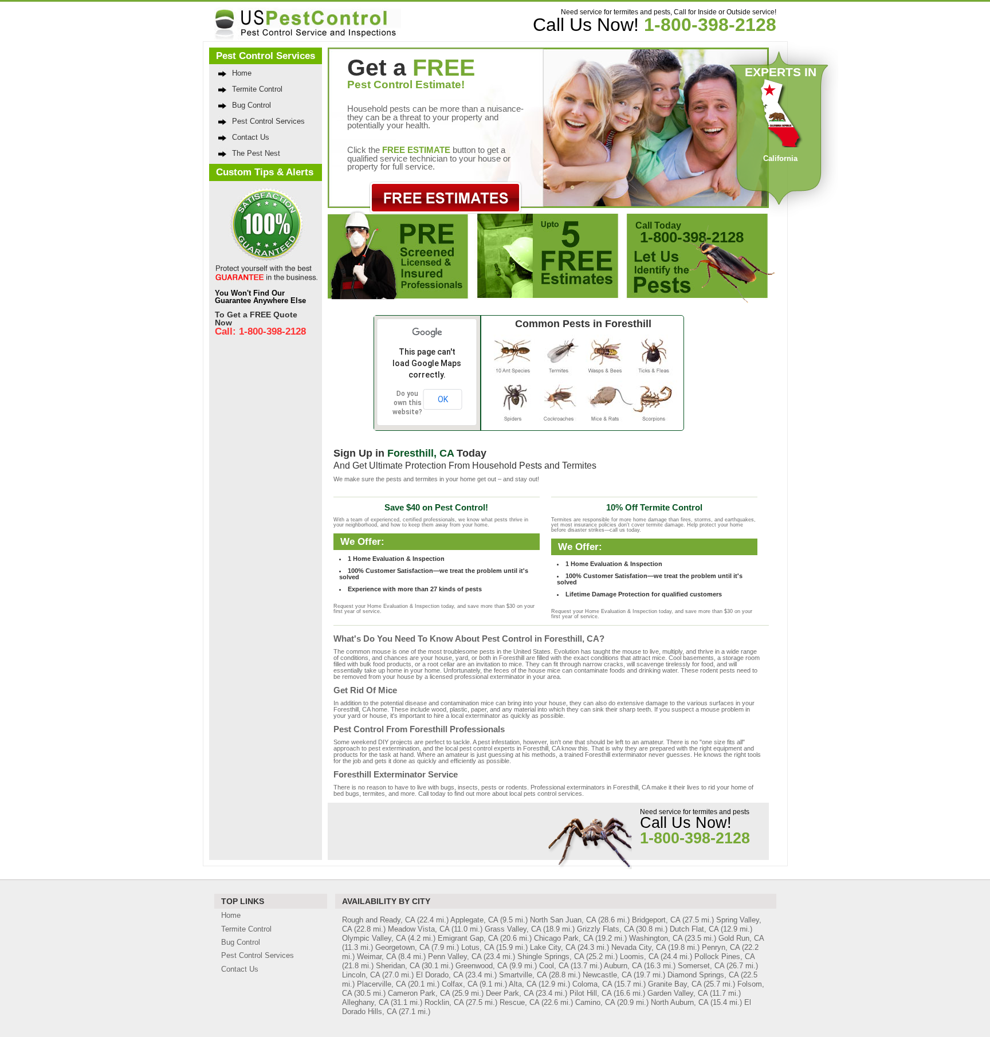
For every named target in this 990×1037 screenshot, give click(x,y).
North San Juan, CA (563, 920)
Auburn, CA (623, 965)
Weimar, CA (376, 956)
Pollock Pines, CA (724, 956)
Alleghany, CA (365, 1002)
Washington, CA (655, 938)
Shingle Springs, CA (550, 956)
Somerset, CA (701, 965)
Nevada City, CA (638, 947)
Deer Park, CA (509, 993)
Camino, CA (595, 1002)
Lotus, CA (477, 947)
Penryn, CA (721, 947)
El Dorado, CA (439, 975)
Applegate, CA (474, 920)
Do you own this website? (407, 403)
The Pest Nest (256, 153)
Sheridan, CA (397, 965)
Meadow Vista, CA (418, 929)
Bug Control (251, 105)
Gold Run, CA (741, 938)
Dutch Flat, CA (694, 929)
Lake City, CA (552, 947)
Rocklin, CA (444, 1002)
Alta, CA (522, 984)
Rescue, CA (519, 1002)
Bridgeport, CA (656, 920)
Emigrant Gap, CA (468, 938)
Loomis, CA (639, 956)
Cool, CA (553, 965)
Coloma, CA (592, 984)
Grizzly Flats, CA (605, 929)
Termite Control (257, 89)
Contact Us (250, 137)
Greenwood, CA (481, 965)
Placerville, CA (381, 984)
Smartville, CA (523, 975)
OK (443, 399)
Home (242, 73)
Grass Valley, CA (513, 929)
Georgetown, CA (402, 947)
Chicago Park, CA (563, 938)
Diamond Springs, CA (702, 975)
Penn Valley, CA (454, 956)
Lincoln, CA (361, 975)
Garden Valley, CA (677, 993)
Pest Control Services (268, 121)
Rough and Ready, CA (378, 920)
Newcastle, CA (607, 975)
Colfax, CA (459, 984)
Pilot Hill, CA (590, 993)
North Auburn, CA (679, 1002)
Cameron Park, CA (419, 993)
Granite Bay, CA (674, 984)
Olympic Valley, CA (374, 938)
